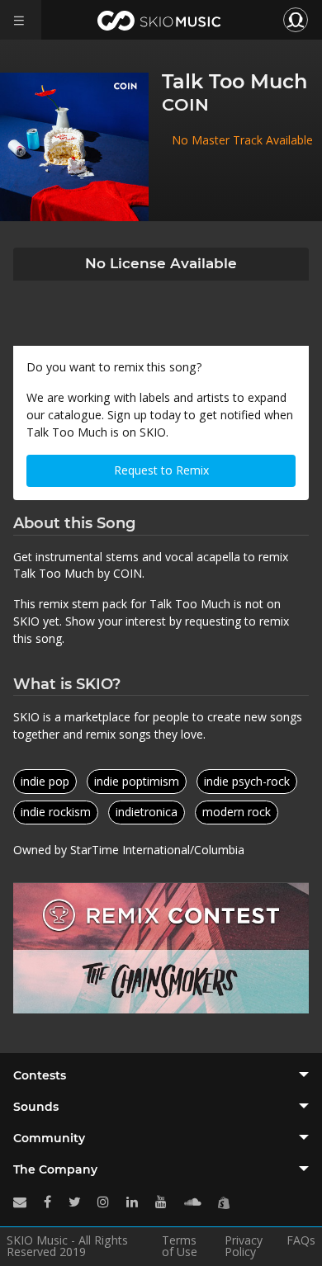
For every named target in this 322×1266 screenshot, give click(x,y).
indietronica (147, 812)
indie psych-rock (247, 781)
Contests (39, 1075)
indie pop (45, 781)
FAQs (300, 1241)
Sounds (36, 1106)
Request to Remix (161, 470)
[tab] (161, 1075)
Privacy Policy (244, 1246)
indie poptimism (136, 781)
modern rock (236, 812)
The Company (55, 1169)
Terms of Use (179, 1246)
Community (49, 1138)
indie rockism (56, 812)
